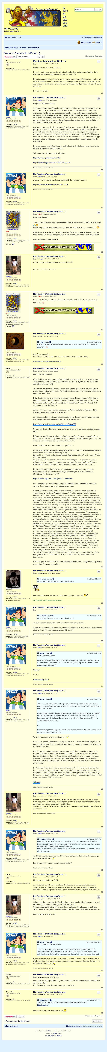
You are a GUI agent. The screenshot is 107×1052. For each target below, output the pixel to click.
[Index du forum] (33, 15)
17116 (15, 124)
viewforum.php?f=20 (41, 679)
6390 (14, 283)
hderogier (9, 276)
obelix (8, 117)
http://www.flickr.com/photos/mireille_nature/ (47, 361)
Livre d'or (99, 42)
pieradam (9, 589)
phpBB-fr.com (57, 1033)
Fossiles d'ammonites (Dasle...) (22, 53)
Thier (7, 231)
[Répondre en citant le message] (98, 61)
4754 (14, 238)
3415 (14, 358)
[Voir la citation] (50, 342)
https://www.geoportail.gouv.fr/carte (46, 158)
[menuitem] (19, 37)
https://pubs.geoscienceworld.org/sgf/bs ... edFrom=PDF (54, 424)
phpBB (47, 1030)
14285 (15, 597)
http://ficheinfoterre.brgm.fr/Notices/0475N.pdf (50, 185)
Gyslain (8, 974)
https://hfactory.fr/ (43, 1005)
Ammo (8, 61)
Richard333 (9, 992)
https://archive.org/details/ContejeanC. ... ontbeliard (52, 479)
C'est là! (36, 670)
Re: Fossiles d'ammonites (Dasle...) (49, 97)
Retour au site (86, 42)
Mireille (8, 350)
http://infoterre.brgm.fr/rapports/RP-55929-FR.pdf (51, 163)
